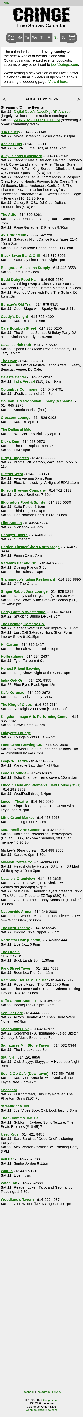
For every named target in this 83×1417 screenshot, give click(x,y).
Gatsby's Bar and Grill (20, 563)
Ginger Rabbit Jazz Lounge (24, 591)
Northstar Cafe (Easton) (21, 940)
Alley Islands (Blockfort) (21, 156)
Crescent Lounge (15, 418)
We (34, 37)
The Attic (8, 215)
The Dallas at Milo (16, 429)
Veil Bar (7, 1159)
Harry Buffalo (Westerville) (23, 612)
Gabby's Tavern (14, 535)
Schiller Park (12, 1013)
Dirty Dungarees (15, 458)
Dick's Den (10, 442)
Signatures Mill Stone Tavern (25, 1045)
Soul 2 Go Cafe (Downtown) (24, 1074)
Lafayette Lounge (16, 733)
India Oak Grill (13, 680)
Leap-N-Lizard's (14, 761)
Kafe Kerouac (12, 693)
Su (64, 37)
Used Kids (10, 1134)
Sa (56, 37)
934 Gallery (10, 132)
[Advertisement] (41, 1254)
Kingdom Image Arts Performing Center (35, 717)
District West (12, 474)
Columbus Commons (19, 389)
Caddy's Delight (14, 317)
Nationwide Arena (16, 912)
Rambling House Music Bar (24, 980)
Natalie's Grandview (18, 879)
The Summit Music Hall (20, 1118)
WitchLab (9, 1183)
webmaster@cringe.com (41, 1409)
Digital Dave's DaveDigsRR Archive (42, 112)
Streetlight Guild (15, 1106)
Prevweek (11, 37)
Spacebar (9, 1090)
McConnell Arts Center (20, 830)
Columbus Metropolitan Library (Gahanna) (37, 401)
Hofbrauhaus (12, 656)
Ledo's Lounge (13, 773)
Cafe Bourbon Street (18, 328)
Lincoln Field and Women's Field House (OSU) (40, 785)
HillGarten (9, 645)
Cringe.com (50, 1400)
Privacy (56, 1391)
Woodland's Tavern (17, 1200)
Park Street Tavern (17, 968)
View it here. (58, 81)
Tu (27, 37)
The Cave (9, 361)
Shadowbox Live (15, 1029)
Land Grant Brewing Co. (21, 745)
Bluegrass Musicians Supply (25, 268)
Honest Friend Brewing (20, 669)
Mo (19, 37)
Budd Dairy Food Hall (19, 280)
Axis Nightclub (13, 235)
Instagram (43, 1391)
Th (42, 37)
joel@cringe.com (64, 65)
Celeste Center (13, 377)
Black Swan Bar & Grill (20, 256)
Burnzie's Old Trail (16, 304)
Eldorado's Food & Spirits (23, 502)
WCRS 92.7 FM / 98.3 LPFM (37, 120)
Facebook (28, 1391)
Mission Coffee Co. (17, 862)
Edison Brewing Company (23, 490)
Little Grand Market (17, 818)
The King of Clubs (16, 705)
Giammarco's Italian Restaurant (28, 579)
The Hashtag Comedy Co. (23, 624)
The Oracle (10, 952)
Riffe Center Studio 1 (19, 1001)
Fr (49, 37)
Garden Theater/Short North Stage (30, 547)
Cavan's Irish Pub (16, 345)
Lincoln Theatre (14, 801)
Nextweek (72, 37)
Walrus (7, 1171)
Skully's (7, 1057)
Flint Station (11, 523)
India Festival (24, 381)
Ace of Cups (11, 144)
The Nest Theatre (15, 928)
